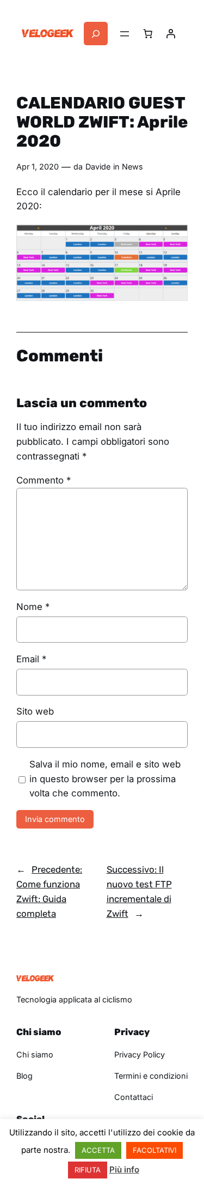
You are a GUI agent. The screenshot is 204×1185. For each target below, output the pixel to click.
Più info (124, 1169)
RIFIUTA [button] (88, 1169)
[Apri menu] (124, 33)
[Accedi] (170, 33)
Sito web (35, 711)
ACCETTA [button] (98, 1150)
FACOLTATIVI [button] (154, 1150)
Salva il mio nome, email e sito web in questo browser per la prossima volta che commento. (105, 779)
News (132, 166)
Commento (43, 480)
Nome (33, 606)
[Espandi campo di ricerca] (96, 33)
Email (31, 659)
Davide (97, 166)
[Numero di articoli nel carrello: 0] (148, 33)
